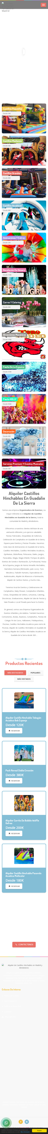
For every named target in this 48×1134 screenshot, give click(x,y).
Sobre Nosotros (10, 1001)
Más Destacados (15, 673)
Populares (35, 673)
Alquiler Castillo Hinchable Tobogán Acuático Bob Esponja (23, 719)
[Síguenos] (21, 1122)
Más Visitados (24, 679)
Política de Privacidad (12, 1006)
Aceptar (39, 1130)
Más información (25, 1132)
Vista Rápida (25, 712)
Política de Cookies (11, 996)
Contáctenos (25, 944)
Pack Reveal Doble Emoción (19, 770)
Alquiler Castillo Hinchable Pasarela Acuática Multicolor (23, 874)
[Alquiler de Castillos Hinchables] (24, 700)
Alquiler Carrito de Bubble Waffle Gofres (22, 822)
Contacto (7, 1011)
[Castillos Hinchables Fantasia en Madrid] (10, 7)
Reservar (15, 731)
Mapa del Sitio (10, 1017)
